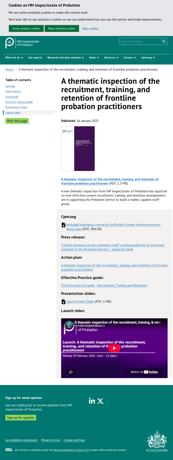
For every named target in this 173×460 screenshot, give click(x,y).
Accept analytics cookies (26, 28)
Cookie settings (74, 440)
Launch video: (13, 112)
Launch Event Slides (80, 301)
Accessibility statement (21, 440)
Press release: (13, 91)
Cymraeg (10, 86)
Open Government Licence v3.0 (71, 450)
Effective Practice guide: (19, 102)
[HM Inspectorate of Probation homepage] (22, 44)
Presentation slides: (16, 107)
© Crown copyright (157, 450)
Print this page (17, 121)
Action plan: (12, 96)
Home (9, 69)
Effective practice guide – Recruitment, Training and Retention (104, 285)
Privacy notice (50, 440)
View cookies (90, 28)
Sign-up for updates (20, 418)
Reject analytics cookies (61, 28)
